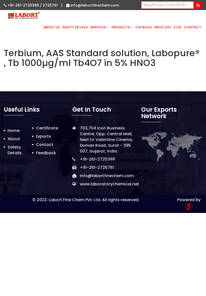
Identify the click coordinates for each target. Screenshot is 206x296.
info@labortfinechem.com (94, 5)
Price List (162, 27)
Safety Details (75, 27)
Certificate (47, 128)
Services (98, 27)
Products (121, 27)
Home (14, 130)
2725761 (50, 5)
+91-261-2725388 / (25, 5)
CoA (177, 27)
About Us (51, 27)
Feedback (46, 153)
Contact (192, 27)
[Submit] (197, 5)
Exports (43, 136)
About (14, 139)
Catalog (143, 27)
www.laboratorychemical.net (109, 184)
